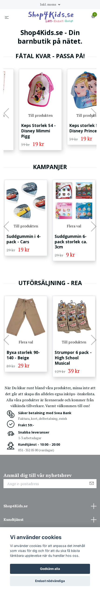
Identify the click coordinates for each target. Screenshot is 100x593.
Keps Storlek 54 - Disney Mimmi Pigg (25, 131)
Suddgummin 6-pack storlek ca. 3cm (41, 241)
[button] (6, 113)
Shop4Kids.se (15, 505)
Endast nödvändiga (50, 581)
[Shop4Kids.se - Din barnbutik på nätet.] (51, 17)
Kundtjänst (13, 519)
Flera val (44, 226)
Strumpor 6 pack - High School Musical (43, 357)
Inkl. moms (48, 4)
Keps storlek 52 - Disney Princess (73, 128)
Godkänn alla (50, 569)
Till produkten (27, 115)
